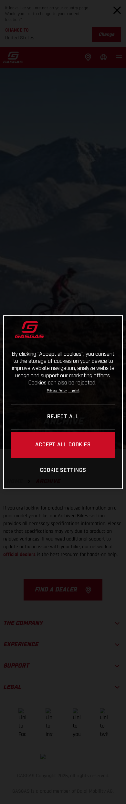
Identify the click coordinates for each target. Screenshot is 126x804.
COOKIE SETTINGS (63, 470)
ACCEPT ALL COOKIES (62, 444)
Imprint (73, 390)
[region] (63, 402)
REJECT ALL (63, 416)
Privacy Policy (57, 390)
